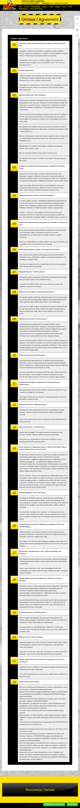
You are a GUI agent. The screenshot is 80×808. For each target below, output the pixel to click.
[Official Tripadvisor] (77, 35)
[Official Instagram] (77, 30)
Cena (51, 7)
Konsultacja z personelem (54, 804)
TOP (20, 7)
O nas (26, 7)
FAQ (64, 7)
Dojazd (57, 7)
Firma (69, 7)
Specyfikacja (35, 7)
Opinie (44, 7)
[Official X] (77, 18)
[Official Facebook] (77, 24)
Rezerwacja (23, 9)
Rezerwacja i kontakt (40, 789)
